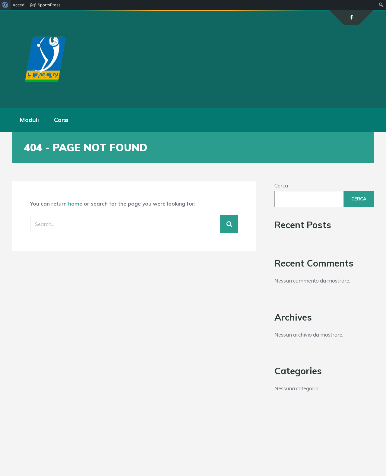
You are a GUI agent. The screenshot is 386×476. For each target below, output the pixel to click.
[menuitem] (5, 5)
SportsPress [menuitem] (49, 4)
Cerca (281, 185)
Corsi (61, 119)
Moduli (29, 119)
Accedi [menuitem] (19, 4)
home (75, 203)
